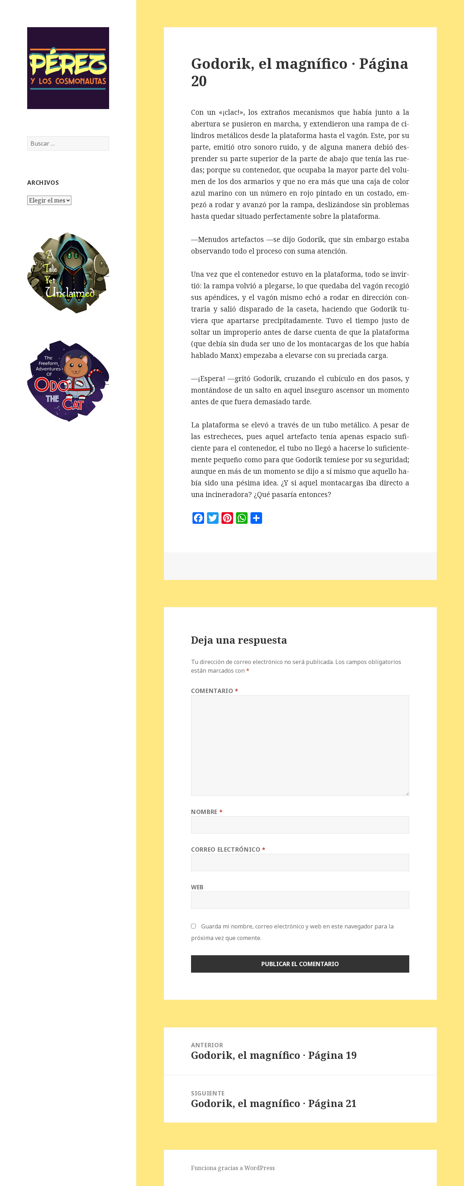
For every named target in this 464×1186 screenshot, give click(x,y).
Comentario (215, 691)
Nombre (207, 812)
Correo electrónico (228, 849)
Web (197, 887)
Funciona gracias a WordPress (233, 1168)
